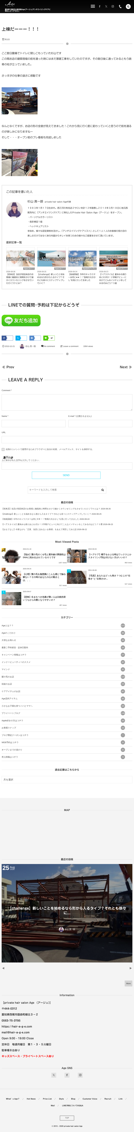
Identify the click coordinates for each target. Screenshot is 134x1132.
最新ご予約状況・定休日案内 (63, 647)
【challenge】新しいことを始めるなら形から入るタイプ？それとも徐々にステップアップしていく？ (51, 278)
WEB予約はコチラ (63, 742)
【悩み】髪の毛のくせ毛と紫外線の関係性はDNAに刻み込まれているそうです (44, 556)
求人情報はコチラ (63, 757)
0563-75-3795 (11, 1020)
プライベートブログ (63, 713)
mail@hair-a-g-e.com (16, 1032)
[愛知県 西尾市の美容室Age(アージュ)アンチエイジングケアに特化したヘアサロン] (10, 4)
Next (123, 367)
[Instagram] (112, 6)
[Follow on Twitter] (106, 6)
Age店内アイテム (89, 268)
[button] (128, 6)
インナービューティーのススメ (63, 662)
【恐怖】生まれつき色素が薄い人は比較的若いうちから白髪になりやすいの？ (44, 598)
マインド (63, 669)
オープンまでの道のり (63, 750)
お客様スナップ (63, 728)
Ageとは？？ (29, 268)
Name (4, 416)
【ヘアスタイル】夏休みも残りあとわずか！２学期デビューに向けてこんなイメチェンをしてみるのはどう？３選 (112, 278)
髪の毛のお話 (63, 677)
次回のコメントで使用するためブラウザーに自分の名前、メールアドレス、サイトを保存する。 (50, 449)
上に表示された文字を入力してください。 (21, 460)
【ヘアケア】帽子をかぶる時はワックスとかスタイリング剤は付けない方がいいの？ (110, 556)
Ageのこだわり (63, 633)
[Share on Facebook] (99, 6)
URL (4, 432)
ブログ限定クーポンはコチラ (62, 735)
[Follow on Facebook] (67, 1075)
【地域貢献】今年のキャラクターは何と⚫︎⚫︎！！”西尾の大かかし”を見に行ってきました (82, 277)
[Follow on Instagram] (80, 1075)
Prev (10, 367)
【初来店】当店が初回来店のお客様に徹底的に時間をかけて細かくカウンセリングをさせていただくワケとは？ (20, 278)
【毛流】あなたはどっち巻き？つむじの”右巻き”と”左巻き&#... (109, 577)
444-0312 (10, 1008)
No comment (49, 346)
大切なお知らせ (63, 640)
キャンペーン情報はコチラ (63, 655)
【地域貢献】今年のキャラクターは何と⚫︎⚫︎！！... (67, 910)
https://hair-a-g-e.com (17, 1026)
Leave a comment (70, 346)
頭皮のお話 (63, 684)
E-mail (71, 416)
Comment (6, 390)
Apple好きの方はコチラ (63, 720)
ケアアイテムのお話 (63, 691)
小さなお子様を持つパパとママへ (63, 706)
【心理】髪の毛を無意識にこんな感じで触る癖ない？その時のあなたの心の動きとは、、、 (44, 577)
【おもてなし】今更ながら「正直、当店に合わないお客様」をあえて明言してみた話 (39, 529)
